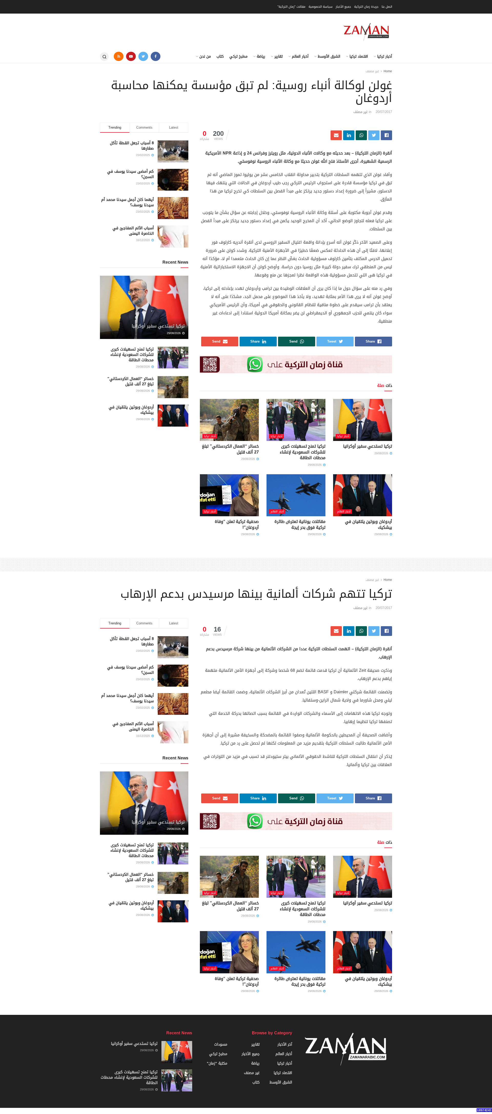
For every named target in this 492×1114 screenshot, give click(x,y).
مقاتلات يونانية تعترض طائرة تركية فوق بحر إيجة (299, 524)
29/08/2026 (381, 453)
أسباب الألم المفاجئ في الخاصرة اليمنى (133, 230)
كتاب (220, 56)
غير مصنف (372, 71)
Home (388, 71)
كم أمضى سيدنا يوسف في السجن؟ (130, 174)
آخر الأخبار (285, 1044)
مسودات (220, 1044)
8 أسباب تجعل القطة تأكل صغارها (132, 145)
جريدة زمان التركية (366, 6)
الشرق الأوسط (329, 56)
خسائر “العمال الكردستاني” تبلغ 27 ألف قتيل (230, 449)
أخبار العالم (300, 56)
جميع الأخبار (343, 6)
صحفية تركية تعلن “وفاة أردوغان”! (237, 524)
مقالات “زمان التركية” (291, 6)
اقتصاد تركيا (359, 56)
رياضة (261, 56)
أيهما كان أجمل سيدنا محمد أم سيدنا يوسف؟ (127, 202)
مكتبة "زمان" (217, 1063)
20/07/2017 (384, 112)
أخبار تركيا (384, 56)
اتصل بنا (387, 6)
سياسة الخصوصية (321, 6)
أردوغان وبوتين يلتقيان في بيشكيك (368, 524)
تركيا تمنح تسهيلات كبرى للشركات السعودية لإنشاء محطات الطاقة (302, 452)
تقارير (278, 56)
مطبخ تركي (238, 56)
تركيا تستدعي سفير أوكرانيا (367, 446)
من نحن (205, 56)
